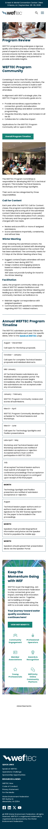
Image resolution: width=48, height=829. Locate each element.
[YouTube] (19, 807)
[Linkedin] (9, 807)
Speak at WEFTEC (28, 335)
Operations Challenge (11, 772)
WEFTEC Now (7, 783)
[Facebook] (4, 807)
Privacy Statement (10, 789)
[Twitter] (14, 807)
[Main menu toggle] (42, 13)
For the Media (8, 792)
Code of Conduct (10, 786)
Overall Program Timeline (18, 136)
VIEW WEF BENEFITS (20, 624)
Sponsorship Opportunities (13, 775)
